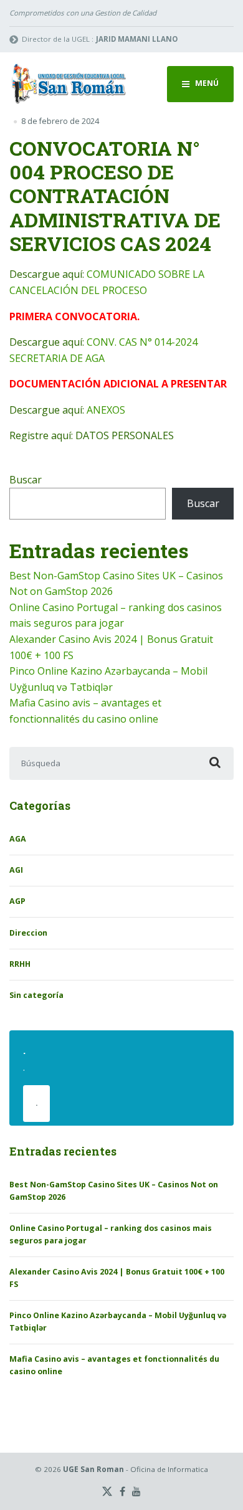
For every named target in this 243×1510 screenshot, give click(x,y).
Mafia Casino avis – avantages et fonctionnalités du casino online (114, 1365)
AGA (17, 838)
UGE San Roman (93, 1469)
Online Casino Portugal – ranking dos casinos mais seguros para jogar (110, 1234)
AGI (16, 870)
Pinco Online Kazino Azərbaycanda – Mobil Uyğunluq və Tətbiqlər (117, 1321)
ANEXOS (106, 410)
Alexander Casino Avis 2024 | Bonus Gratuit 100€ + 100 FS (116, 1277)
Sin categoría (36, 995)
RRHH (20, 964)
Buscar (25, 480)
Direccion (28, 933)
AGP (17, 901)
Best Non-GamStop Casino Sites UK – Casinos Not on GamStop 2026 (113, 1190)
